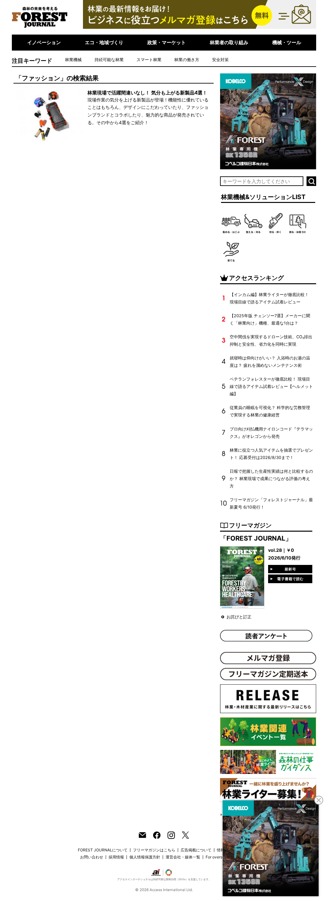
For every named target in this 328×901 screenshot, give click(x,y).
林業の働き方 (186, 59)
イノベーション (44, 42)
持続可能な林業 (109, 59)
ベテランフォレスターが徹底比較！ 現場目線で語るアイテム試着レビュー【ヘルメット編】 (271, 386)
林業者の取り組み (229, 42)
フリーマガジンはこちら (154, 850)
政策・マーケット (166, 42)
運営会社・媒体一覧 (183, 857)
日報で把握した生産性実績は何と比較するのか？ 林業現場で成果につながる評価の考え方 (271, 478)
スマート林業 (148, 59)
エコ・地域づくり (104, 42)
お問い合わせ (91, 857)
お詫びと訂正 (238, 617)
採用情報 (116, 857)
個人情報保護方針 (144, 857)
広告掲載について (196, 850)
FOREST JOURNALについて (102, 850)
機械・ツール (286, 42)
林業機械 (73, 59)
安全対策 (220, 59)
